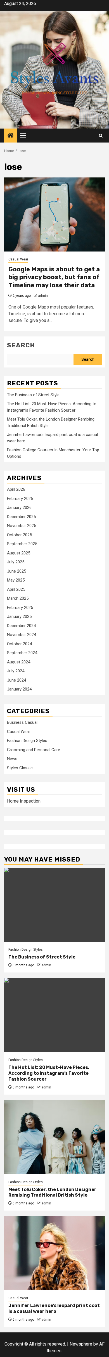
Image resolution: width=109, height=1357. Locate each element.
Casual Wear (18, 259)
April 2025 (16, 589)
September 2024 (22, 652)
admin (43, 296)
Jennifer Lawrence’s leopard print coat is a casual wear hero (54, 1308)
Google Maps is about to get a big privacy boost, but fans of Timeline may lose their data (54, 277)
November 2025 (21, 525)
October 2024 (19, 643)
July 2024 (15, 670)
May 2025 (16, 580)
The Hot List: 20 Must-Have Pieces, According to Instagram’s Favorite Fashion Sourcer (48, 1073)
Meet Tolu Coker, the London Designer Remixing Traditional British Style (52, 1192)
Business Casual (22, 722)
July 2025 (15, 561)
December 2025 (21, 516)
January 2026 (19, 507)
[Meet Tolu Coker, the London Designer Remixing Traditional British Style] (54, 1137)
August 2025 (18, 553)
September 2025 (22, 543)
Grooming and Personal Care (33, 749)
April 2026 (16, 489)
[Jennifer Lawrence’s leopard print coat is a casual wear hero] (54, 1253)
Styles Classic (20, 767)
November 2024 (21, 634)
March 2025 (18, 598)
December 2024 (21, 625)
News (12, 758)
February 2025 (20, 607)
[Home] (11, 136)
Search (21, 345)
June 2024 (16, 680)
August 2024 (18, 662)
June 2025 (16, 571)
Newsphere (81, 1344)
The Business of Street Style (33, 394)
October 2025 (19, 534)
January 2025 (19, 616)
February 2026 (20, 498)
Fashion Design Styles (27, 740)
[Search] (100, 135)
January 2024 (19, 689)
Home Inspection (24, 801)
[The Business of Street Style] (54, 905)
